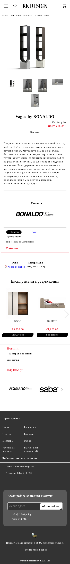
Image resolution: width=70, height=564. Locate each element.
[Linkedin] (21, 480)
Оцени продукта (13, 236)
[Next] (64, 314)
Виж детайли (18, 335)
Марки (27, 441)
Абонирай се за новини (20, 354)
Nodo (17, 321)
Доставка (8, 441)
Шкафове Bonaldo (42, 15)
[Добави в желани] (64, 196)
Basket (52, 321)
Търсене (7, 434)
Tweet (34, 232)
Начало (5, 15)
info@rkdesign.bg (24, 466)
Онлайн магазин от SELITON (35, 561)
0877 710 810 (57, 126)
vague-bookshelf (16, 267)
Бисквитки (30, 427)
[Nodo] (18, 303)
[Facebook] (6, 480)
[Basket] (52, 303)
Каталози (36, 203)
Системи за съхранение (21, 15)
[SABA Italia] (49, 389)
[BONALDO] (21, 389)
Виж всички (13, 360)
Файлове (12, 248)
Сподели (15, 232)
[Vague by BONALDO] (35, 73)
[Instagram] (13, 480)
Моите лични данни (36, 549)
